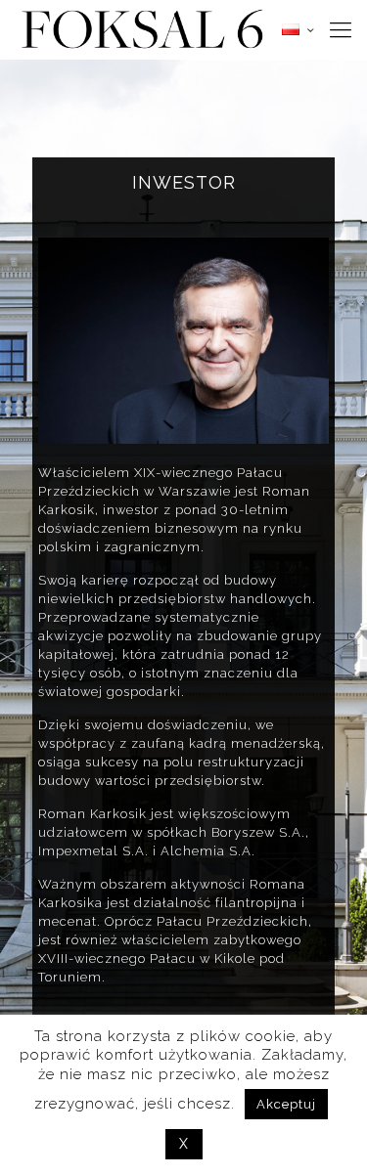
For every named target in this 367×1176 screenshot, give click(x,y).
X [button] (184, 1144)
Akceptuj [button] (286, 1104)
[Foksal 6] (142, 29)
